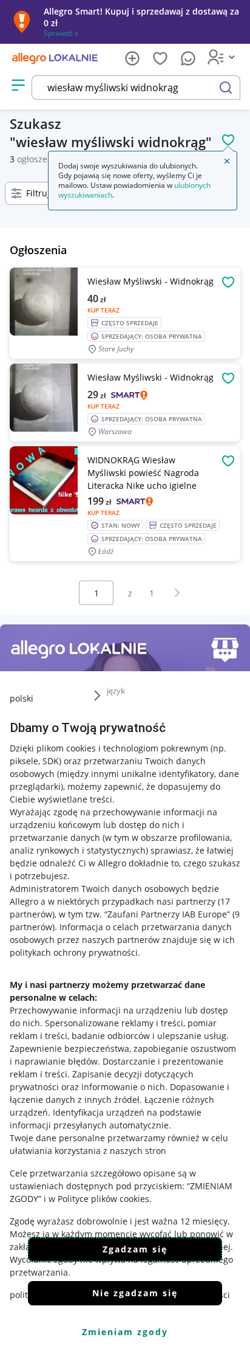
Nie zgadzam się (135, 1293)
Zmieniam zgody (125, 1332)
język (116, 691)
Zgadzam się (135, 1249)
